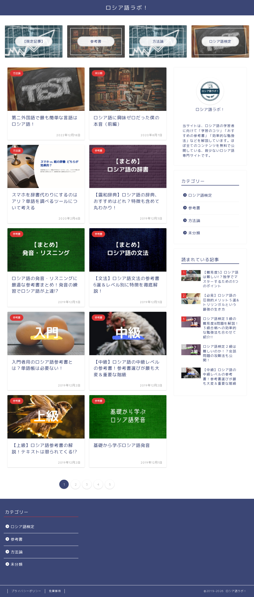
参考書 (194, 208)
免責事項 (55, 591)
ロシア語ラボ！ (127, 7)
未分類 (194, 233)
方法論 (194, 220)
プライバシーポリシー (26, 591)
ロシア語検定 (200, 195)
